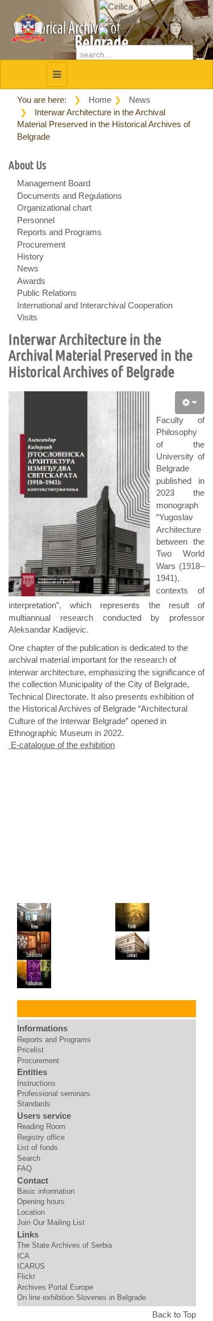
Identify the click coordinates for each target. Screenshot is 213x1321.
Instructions (36, 1083)
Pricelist (30, 1050)
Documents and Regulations (69, 195)
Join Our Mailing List (51, 1222)
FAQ (24, 1168)
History (30, 256)
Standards (34, 1104)
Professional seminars (53, 1093)
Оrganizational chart (54, 207)
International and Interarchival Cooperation (95, 305)
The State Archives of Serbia (64, 1245)
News (140, 99)
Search (28, 1158)
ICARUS (31, 1266)
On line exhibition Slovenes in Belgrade (81, 1297)
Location (31, 1212)
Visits (27, 317)
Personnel (36, 220)
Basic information (45, 1191)
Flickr (26, 1276)
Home (100, 99)
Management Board (53, 183)
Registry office (41, 1137)
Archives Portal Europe (55, 1287)
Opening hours (41, 1201)
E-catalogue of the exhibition (62, 745)
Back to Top (174, 1314)
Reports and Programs (59, 232)
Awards (31, 281)
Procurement (41, 244)
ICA (23, 1256)
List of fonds (37, 1147)
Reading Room (41, 1126)
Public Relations (47, 293)
